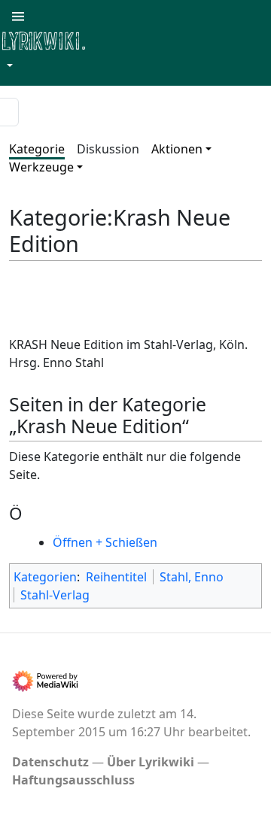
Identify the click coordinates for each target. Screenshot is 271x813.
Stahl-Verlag (55, 595)
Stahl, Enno (192, 577)
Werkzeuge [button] (41, 167)
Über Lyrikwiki (150, 762)
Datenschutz (50, 762)
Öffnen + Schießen (105, 542)
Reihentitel (116, 577)
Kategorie (37, 149)
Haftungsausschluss (73, 780)
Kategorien (45, 577)
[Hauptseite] (116, 39)
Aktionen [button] (176, 149)
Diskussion (108, 149)
